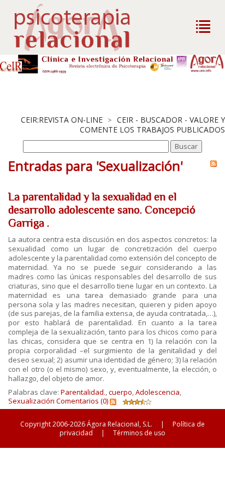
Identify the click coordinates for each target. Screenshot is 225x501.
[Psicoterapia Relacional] (83, 27)
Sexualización (31, 401)
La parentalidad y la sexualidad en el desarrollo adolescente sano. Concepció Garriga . (102, 210)
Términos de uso (139, 432)
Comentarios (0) (82, 401)
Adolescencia (157, 392)
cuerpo (120, 392)
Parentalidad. (83, 392)
